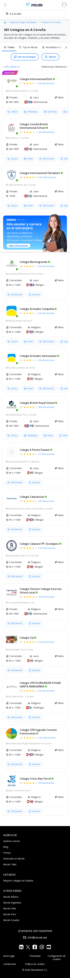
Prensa (7, 852)
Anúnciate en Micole (14, 858)
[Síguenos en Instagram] (42, 947)
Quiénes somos (11, 841)
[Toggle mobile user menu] (64, 4)
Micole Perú (9, 914)
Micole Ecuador (11, 920)
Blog (5, 846)
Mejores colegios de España (18, 880)
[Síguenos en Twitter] (28, 947)
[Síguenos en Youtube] (49, 947)
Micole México (11, 896)
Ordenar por (47, 66)
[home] (5, 22)
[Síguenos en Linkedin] (21, 947)
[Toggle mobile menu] (5, 5)
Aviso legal (8, 955)
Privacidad (35, 955)
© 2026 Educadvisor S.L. (35, 969)
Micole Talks (9, 864)
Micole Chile (9, 908)
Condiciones (9, 964)
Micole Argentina (12, 902)
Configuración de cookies (57, 957)
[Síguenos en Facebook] (35, 947)
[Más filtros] (65, 47)
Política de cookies (35, 964)
